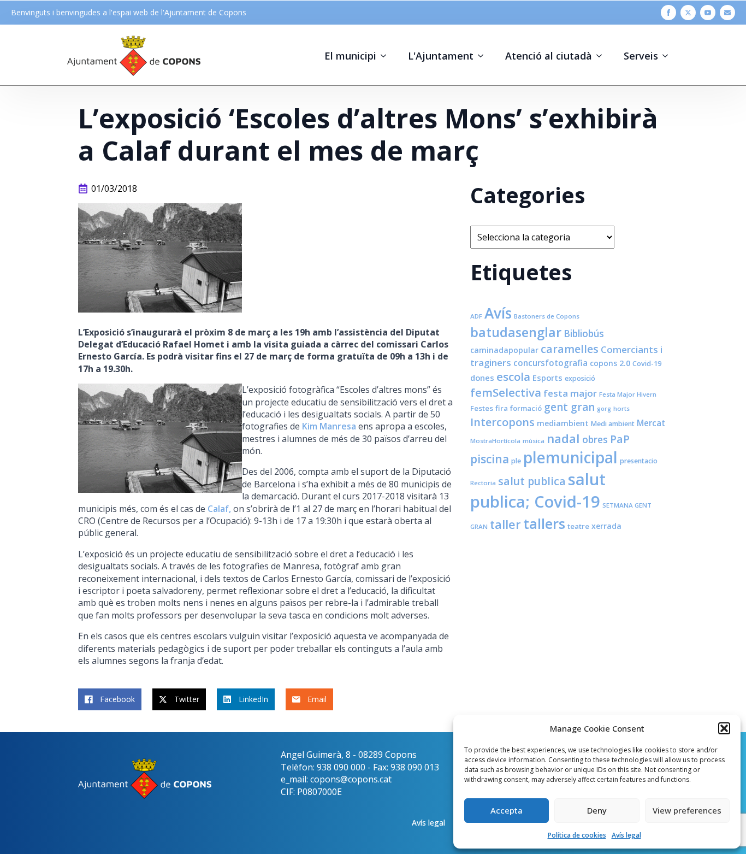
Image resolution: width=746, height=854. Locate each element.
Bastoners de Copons (546, 316)
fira (501, 408)
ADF (476, 316)
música (533, 441)
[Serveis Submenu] (668, 56)
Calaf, (219, 509)
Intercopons (502, 422)
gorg (604, 409)
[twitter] (688, 12)
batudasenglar (515, 332)
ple (516, 461)
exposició (580, 378)
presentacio (639, 461)
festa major (570, 393)
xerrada (606, 526)
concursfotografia (550, 362)
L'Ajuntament (440, 55)
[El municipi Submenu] (386, 56)
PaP (620, 439)
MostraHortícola (495, 441)
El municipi (350, 55)
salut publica (532, 481)
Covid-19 (646, 363)
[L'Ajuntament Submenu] (483, 56)
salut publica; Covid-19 (538, 490)
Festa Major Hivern (627, 394)
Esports (547, 377)
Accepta (506, 810)
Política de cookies (577, 835)
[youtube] (707, 12)
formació (526, 408)
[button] (724, 728)
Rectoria (483, 483)
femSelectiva (505, 392)
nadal (563, 438)
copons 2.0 (610, 363)
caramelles (570, 348)
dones (482, 377)
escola (513, 376)
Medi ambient (613, 423)
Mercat (651, 422)
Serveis (641, 55)
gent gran (569, 407)
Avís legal (626, 835)
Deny (597, 810)
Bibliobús (584, 333)
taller (505, 524)
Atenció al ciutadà (548, 55)
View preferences (687, 810)
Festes (481, 408)
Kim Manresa (329, 426)
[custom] (727, 12)
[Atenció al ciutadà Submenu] (602, 56)
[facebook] (668, 12)
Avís (498, 313)
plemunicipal (570, 457)
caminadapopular (504, 350)
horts (621, 408)
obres (595, 439)
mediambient (563, 423)
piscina (489, 459)
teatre (578, 526)
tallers (544, 523)
